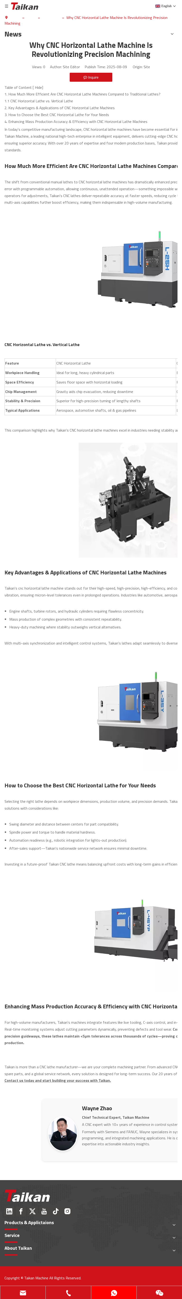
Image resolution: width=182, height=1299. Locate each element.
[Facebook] (21, 1211)
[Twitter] (32, 1211)
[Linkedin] (9, 1211)
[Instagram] (67, 1211)
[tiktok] (55, 1211)
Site (147, 67)
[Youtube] (44, 1211)
